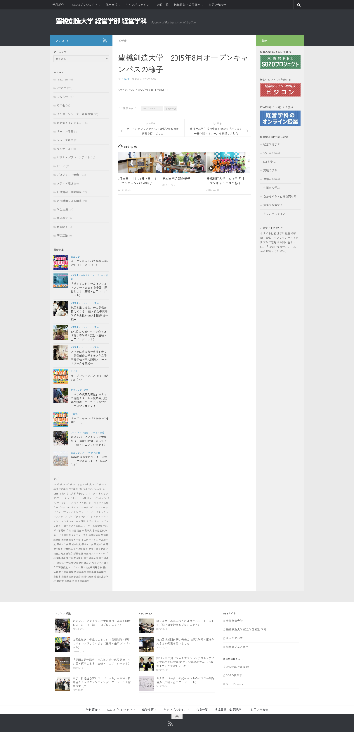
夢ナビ (57, 535)
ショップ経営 (65, 140)
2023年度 (96, 484)
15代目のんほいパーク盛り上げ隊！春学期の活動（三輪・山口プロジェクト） (89, 335)
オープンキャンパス (152, 108)
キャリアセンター (83, 502)
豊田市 (60, 581)
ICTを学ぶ (269, 161)
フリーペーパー (87, 512)
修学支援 (111, 4)
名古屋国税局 (99, 530)
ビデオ (122, 40)
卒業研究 (87, 530)
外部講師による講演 (69, 201)
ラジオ (89, 521)
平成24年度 (62, 544)
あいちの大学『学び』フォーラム (80, 493)
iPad (84, 489)
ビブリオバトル (69, 512)
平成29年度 (69, 549)
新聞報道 (78, 553)
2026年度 (73, 489)
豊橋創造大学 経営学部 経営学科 (246, 629)
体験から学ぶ (271, 179)
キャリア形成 (101, 502)
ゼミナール (64, 149)
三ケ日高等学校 (93, 526)
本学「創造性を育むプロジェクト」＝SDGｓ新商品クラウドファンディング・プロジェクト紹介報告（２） (102, 682)
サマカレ (76, 507)
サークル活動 (65, 131)
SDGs (90, 489)
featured (62, 79)
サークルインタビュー (93, 507)
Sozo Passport (235, 684)
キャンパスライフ (137, 4)
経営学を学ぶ (271, 144)
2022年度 (87, 484)
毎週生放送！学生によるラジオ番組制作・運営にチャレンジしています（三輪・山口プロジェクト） (102, 643)
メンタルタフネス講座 (73, 521)
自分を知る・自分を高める (279, 196)
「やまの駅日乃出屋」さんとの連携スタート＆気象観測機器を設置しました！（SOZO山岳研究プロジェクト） (89, 400)
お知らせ (62, 97)
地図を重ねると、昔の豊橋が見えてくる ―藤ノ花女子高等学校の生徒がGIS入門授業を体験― (89, 313)
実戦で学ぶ (270, 170)
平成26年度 (87, 544)
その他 (61, 105)
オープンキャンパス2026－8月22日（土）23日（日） (90, 263)
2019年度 (58, 484)
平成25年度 (75, 544)
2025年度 (63, 489)
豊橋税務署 (87, 576)
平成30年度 (82, 549)
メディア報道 (65, 183)
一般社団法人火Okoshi (73, 526)
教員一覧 (163, 4)
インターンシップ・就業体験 (75, 114)
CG (80, 489)
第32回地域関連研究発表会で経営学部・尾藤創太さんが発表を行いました (185, 641)
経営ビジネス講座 (98, 562)
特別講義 (83, 562)
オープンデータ (65, 502)
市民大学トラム (89, 539)
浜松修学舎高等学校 (67, 562)
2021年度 (77, 484)
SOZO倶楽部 (234, 675)
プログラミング (77, 516)
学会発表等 (94, 535)
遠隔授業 (69, 581)
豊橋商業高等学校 (96, 572)
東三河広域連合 (74, 558)
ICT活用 (61, 88)
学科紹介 (58, 4)
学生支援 (62, 209)
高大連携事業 (82, 581)
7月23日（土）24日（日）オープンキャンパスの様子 (137, 180)
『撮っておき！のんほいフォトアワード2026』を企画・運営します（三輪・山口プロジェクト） (89, 289)
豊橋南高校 (80, 572)
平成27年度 (170, 108)
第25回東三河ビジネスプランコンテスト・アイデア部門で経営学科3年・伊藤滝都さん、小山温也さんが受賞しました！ (185, 662)
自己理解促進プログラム (66, 567)
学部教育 (62, 218)
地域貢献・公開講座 (187, 4)
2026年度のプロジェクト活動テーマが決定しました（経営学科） (89, 461)
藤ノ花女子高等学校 (91, 567)
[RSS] (105, 40)
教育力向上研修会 (63, 553)
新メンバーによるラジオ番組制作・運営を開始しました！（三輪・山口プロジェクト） (89, 441)
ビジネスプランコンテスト (73, 157)
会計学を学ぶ (271, 153)
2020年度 (67, 484)
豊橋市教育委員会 (71, 576)
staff (126, 79)
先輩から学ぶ (271, 188)
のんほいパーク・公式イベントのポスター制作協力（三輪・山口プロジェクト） (185, 680)
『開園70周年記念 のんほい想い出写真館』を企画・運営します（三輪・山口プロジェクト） (102, 661)
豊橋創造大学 (234, 621)
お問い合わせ (217, 4)
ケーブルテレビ (61, 507)
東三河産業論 (91, 558)
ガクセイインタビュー (70, 123)
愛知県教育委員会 (98, 549)
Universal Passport (237, 666)
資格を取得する (273, 205)
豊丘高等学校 (66, 572)
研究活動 (62, 235)
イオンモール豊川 (79, 498)
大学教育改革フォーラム (74, 535)
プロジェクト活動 (68, 175)
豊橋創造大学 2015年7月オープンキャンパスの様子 (225, 180)
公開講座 (76, 530)
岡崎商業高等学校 (71, 539)
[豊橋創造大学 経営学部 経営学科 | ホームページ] (101, 21)
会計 (68, 530)
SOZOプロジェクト (85, 4)
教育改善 (62, 227)
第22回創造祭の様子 (176, 178)
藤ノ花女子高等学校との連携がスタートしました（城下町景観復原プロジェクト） (185, 623)
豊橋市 (57, 576)
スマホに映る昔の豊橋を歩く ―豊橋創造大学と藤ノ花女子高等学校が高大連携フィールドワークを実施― (89, 357)
